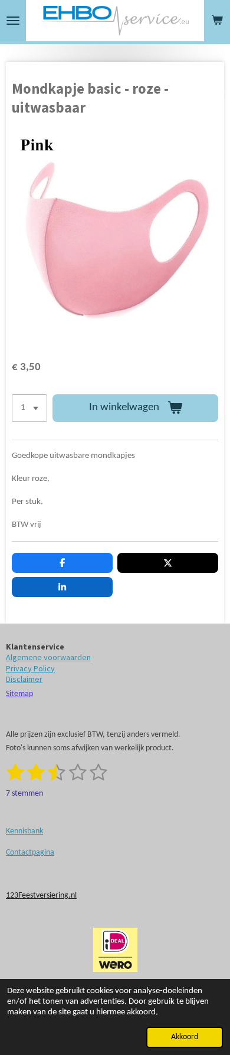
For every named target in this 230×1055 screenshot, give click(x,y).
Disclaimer (24, 679)
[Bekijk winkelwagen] (217, 20)
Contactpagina (30, 852)
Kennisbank (24, 831)
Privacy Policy (30, 668)
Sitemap (19, 694)
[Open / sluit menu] (13, 20)
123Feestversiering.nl (41, 895)
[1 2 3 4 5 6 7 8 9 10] (29, 408)
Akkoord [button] (184, 1037)
